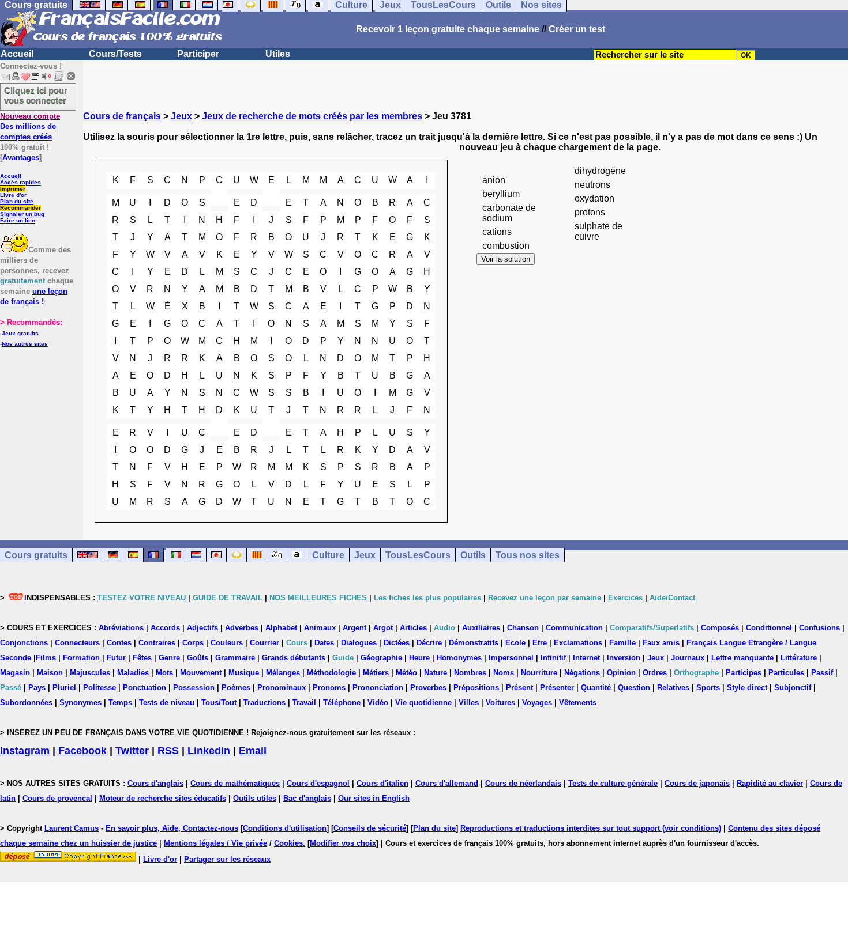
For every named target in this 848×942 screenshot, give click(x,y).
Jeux (181, 116)
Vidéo (377, 702)
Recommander (20, 208)
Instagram (25, 750)
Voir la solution (505, 259)
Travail (304, 702)
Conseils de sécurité (369, 828)
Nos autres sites (25, 344)
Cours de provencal (57, 798)
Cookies (288, 843)
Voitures (500, 702)
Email (253, 750)
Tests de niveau (166, 702)
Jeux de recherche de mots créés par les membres (312, 116)
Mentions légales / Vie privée (215, 843)
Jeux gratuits (20, 333)
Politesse (99, 687)
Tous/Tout (219, 702)
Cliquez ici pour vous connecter (35, 95)
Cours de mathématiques (235, 783)
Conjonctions (24, 642)
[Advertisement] (465, 620)
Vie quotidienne (423, 702)
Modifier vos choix (343, 843)
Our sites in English (374, 798)
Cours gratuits (36, 555)
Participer (198, 54)
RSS (168, 750)
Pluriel (64, 687)
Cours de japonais (697, 783)
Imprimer (12, 189)
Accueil (17, 54)
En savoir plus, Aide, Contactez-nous (172, 828)
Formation (81, 657)
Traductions (264, 702)
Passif (822, 672)
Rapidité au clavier (770, 783)
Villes (469, 702)
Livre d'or (13, 195)
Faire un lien (17, 220)
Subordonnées (26, 702)
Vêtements (577, 702)
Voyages (537, 702)
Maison (50, 672)
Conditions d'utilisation (285, 828)
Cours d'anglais (155, 783)
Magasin (15, 672)
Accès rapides (20, 182)
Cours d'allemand (446, 783)
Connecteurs (77, 642)
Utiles (277, 54)
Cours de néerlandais (523, 783)
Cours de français (122, 116)
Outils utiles (254, 798)
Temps (120, 702)
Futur (116, 657)
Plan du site (16, 201)
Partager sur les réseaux (227, 859)
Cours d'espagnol (318, 783)
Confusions (819, 627)
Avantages (20, 157)
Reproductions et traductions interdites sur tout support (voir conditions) (590, 828)
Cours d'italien (382, 783)
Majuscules (90, 672)
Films (46, 657)
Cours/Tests (115, 54)
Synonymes (80, 702)
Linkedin (208, 750)
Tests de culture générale (613, 783)
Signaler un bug (22, 214)
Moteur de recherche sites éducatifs (162, 798)
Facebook (82, 750)
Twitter (132, 750)
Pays (37, 687)
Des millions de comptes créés (30, 126)
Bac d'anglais (307, 798)
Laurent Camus (71, 828)
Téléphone (342, 702)
